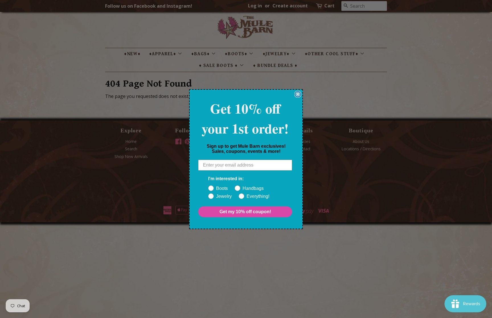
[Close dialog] (298, 94)
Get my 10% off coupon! (245, 211)
